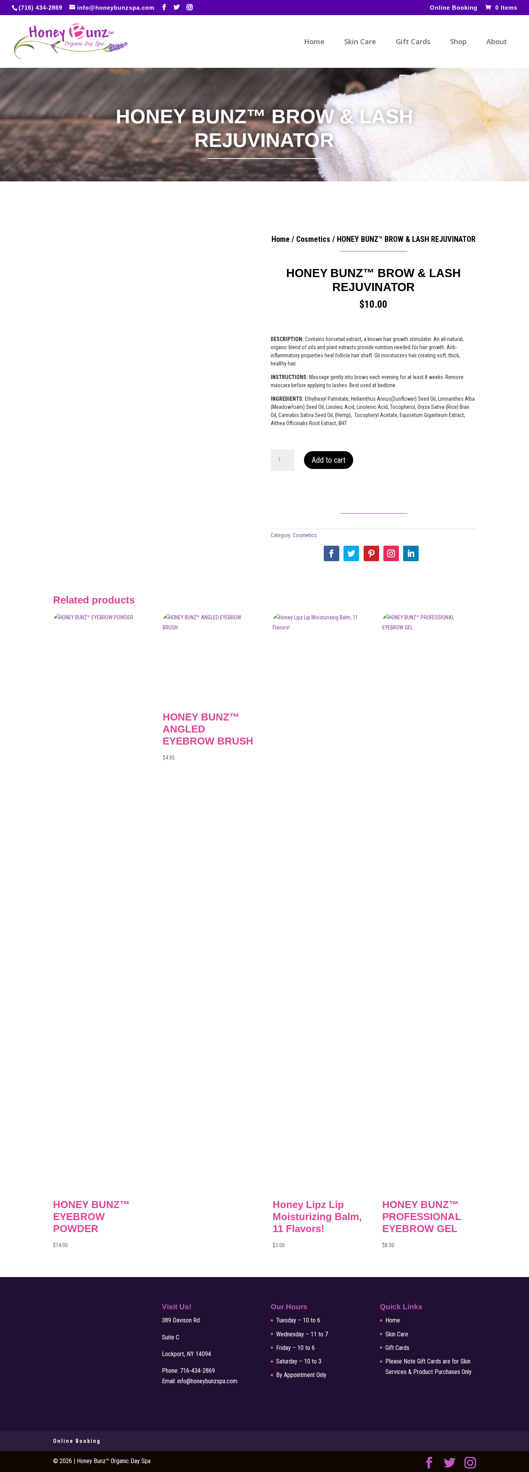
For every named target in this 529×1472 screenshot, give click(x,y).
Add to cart (328, 460)
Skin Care (360, 42)
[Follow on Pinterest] (371, 553)
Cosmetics (313, 239)
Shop (458, 42)
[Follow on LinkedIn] (411, 553)
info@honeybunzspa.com (207, 1381)
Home (314, 42)
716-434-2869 (197, 1370)
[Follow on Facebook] (331, 553)
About (496, 42)
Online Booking (453, 8)
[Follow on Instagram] (391, 553)
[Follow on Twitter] (351, 553)
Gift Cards (413, 42)
